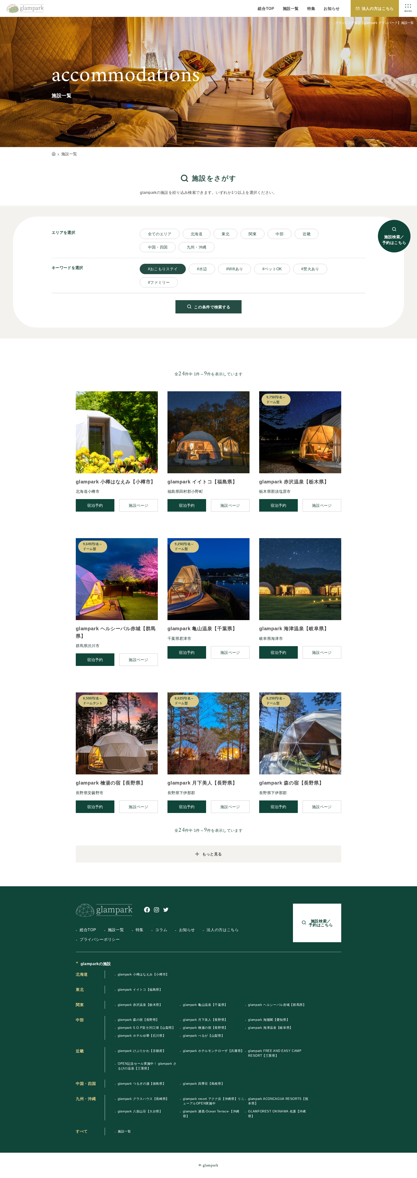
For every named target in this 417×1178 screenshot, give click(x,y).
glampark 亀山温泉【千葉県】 (205, 1005)
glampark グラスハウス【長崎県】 (143, 1099)
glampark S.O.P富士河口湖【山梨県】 (146, 1027)
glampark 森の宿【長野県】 (138, 1020)
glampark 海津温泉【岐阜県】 (270, 1027)
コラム (161, 930)
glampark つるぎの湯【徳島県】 (142, 1083)
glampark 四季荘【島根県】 (203, 1083)
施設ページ (138, 505)
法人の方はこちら (378, 8)
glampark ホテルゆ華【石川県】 (142, 1035)
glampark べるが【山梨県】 (203, 1035)
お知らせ (332, 8)
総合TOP (266, 8)
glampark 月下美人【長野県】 (205, 1020)
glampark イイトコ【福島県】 (140, 989)
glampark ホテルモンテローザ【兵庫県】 (213, 1051)
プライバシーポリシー (100, 939)
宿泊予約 (95, 505)
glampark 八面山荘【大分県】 (140, 1111)
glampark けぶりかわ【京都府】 (142, 1051)
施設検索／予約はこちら (394, 240)
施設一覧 (291, 8)
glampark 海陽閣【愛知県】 (269, 1020)
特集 (311, 8)
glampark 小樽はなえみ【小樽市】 (143, 974)
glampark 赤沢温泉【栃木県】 (140, 1005)
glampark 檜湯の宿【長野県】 (205, 1027)
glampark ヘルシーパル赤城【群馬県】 (277, 1005)
